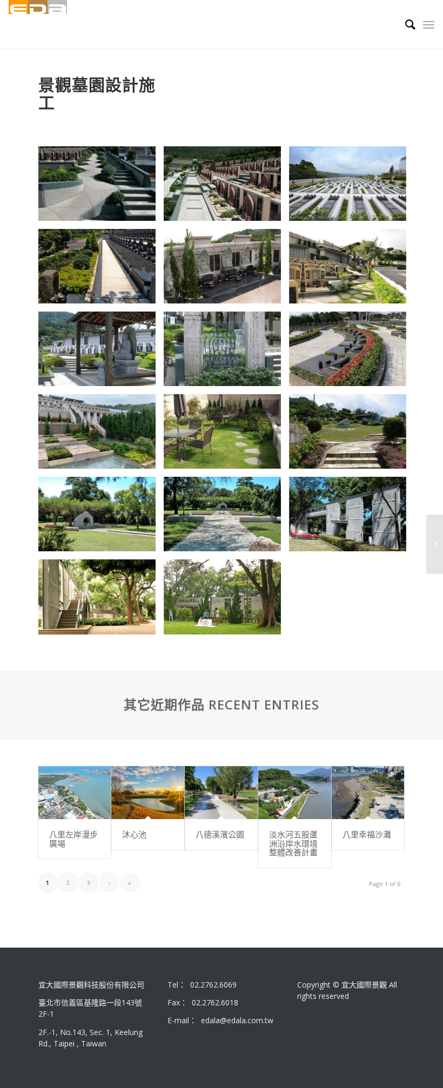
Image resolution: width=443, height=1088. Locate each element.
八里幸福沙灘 (367, 834)
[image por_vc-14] (351, 518)
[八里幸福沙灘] (368, 792)
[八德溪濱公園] (221, 792)
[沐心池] (147, 792)
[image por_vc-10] (351, 435)
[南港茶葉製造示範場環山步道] (434, 544)
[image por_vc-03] (351, 187)
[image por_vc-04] (101, 270)
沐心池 (134, 834)
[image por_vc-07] (351, 270)
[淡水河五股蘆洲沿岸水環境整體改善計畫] (294, 792)
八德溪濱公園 (220, 834)
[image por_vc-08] (101, 353)
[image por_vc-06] (226, 435)
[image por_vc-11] (101, 518)
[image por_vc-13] (101, 600)
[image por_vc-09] (226, 353)
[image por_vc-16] (101, 435)
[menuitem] (404, 24)
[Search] (404, 24)
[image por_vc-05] (226, 270)
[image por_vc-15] (226, 600)
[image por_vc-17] (351, 353)
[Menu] (428, 24)
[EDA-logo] (38, 24)
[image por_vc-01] (226, 187)
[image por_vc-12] (226, 518)
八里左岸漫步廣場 (73, 839)
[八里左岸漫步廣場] (74, 792)
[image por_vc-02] (101, 187)
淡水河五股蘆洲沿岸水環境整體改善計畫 (293, 843)
